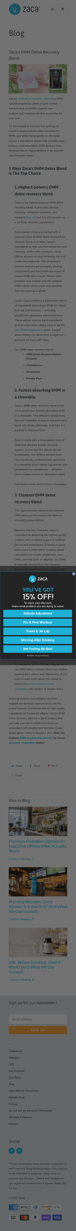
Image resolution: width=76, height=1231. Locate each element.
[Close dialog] (73, 574)
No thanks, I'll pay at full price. (38, 656)
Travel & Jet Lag (37, 631)
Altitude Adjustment (37, 614)
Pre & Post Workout (37, 622)
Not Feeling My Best (37, 649)
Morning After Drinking (37, 640)
